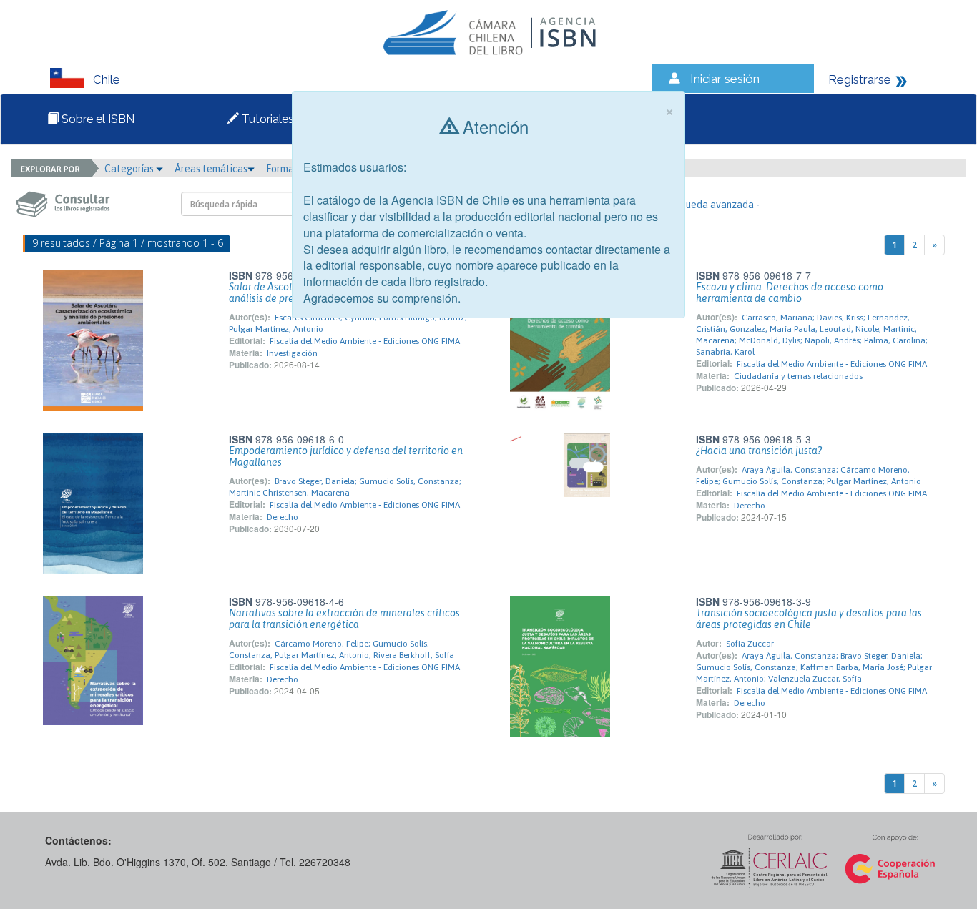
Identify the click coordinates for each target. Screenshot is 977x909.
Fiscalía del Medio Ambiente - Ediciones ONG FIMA (365, 341)
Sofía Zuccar (750, 644)
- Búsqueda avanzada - (709, 204)
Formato (286, 169)
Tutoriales (266, 119)
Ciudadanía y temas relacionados (798, 376)
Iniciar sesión (725, 79)
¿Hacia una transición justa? (759, 450)
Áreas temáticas (211, 169)
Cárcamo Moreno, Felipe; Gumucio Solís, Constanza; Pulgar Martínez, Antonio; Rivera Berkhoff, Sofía (341, 649)
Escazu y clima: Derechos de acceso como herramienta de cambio (789, 292)
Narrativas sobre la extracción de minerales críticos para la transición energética (344, 618)
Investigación (292, 353)
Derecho (282, 517)
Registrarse (859, 79)
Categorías (130, 169)
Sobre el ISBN (96, 119)
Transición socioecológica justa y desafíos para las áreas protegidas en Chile (809, 618)
